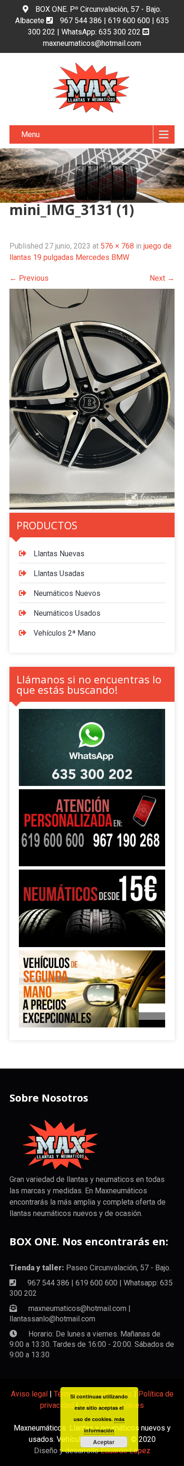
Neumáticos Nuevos (66, 593)
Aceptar (104, 1442)
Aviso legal (29, 1393)
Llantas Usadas (58, 573)
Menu (30, 134)
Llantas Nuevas (58, 553)
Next (162, 278)
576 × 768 (117, 245)
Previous (29, 278)
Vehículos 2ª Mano (64, 633)
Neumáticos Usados (66, 613)
